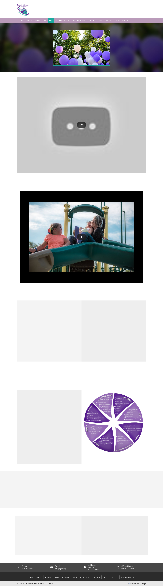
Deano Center (127, 577)
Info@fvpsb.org (60, 569)
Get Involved (85, 577)
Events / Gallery (110, 577)
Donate (96, 577)
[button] (45, 20)
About (39, 577)
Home (31, 577)
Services (49, 577)
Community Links (69, 577)
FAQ (57, 577)
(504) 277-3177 (27, 569)
